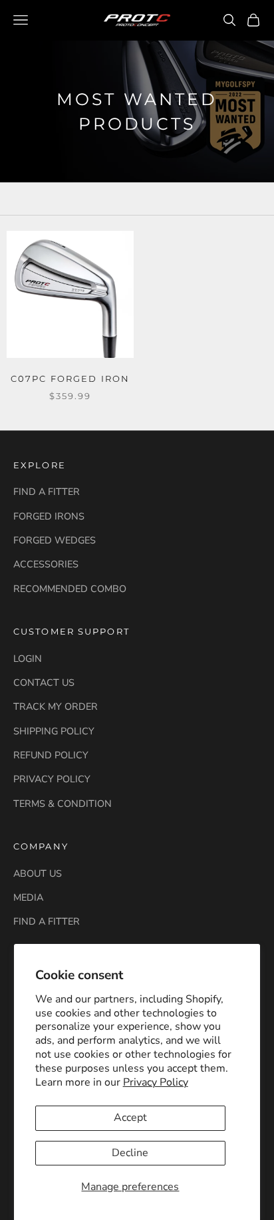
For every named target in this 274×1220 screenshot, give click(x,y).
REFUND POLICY (50, 755)
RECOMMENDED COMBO (69, 588)
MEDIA (28, 897)
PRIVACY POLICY (51, 779)
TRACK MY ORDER (55, 706)
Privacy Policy (155, 1082)
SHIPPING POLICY (53, 731)
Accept (130, 1117)
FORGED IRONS (48, 516)
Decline (130, 1152)
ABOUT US (37, 873)
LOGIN (27, 658)
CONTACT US (43, 682)
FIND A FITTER (46, 491)
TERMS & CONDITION (62, 803)
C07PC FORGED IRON (70, 378)
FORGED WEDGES (54, 540)
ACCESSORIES (45, 564)
